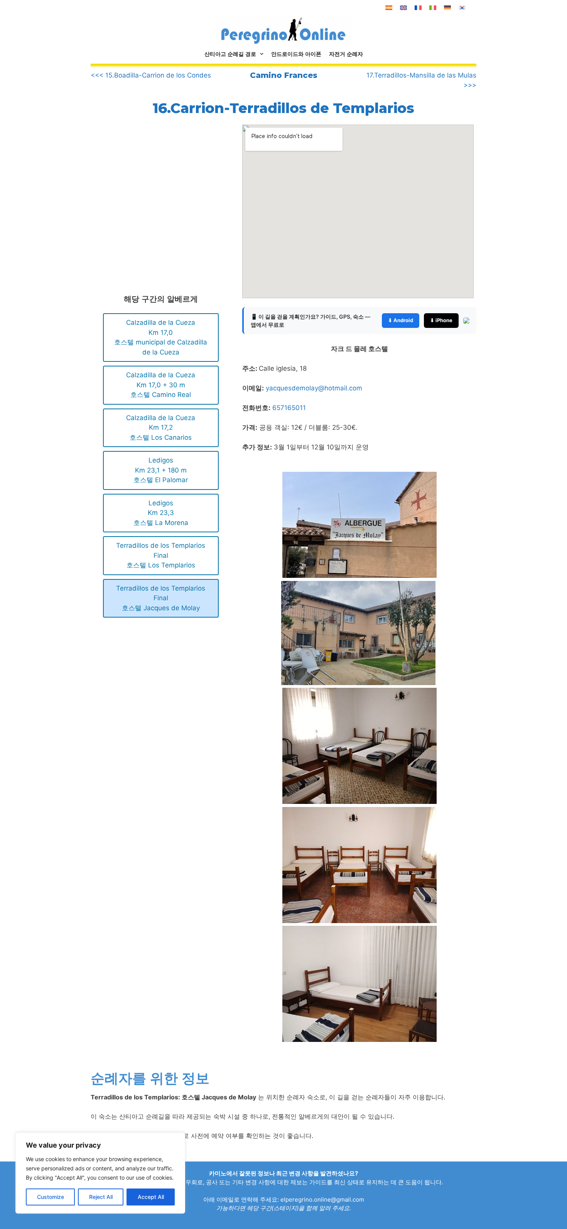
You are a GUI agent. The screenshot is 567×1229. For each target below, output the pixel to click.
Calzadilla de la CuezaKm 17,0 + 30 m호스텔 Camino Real (160, 384)
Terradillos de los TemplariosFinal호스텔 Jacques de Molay (160, 598)
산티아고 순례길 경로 (230, 54)
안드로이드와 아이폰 (296, 54)
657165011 (289, 408)
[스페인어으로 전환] (388, 7)
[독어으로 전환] (447, 7)
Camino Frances (283, 75)
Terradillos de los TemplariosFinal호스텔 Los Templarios (160, 555)
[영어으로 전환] (403, 7)
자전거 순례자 (346, 54)
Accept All (151, 1197)
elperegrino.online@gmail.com (322, 1199)
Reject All (101, 1197)
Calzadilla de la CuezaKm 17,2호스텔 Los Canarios (160, 427)
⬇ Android (400, 320)
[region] (100, 1173)
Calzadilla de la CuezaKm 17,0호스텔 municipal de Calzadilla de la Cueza (160, 337)
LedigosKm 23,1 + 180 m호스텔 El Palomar (160, 470)
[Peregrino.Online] (283, 30)
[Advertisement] (155, 188)
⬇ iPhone (441, 320)
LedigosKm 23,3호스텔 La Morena (160, 513)
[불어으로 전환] (418, 7)
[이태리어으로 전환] (432, 7)
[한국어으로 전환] (462, 7)
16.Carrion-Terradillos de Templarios (283, 108)
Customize (50, 1197)
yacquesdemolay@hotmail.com (314, 388)
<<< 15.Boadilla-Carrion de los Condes (151, 75)
